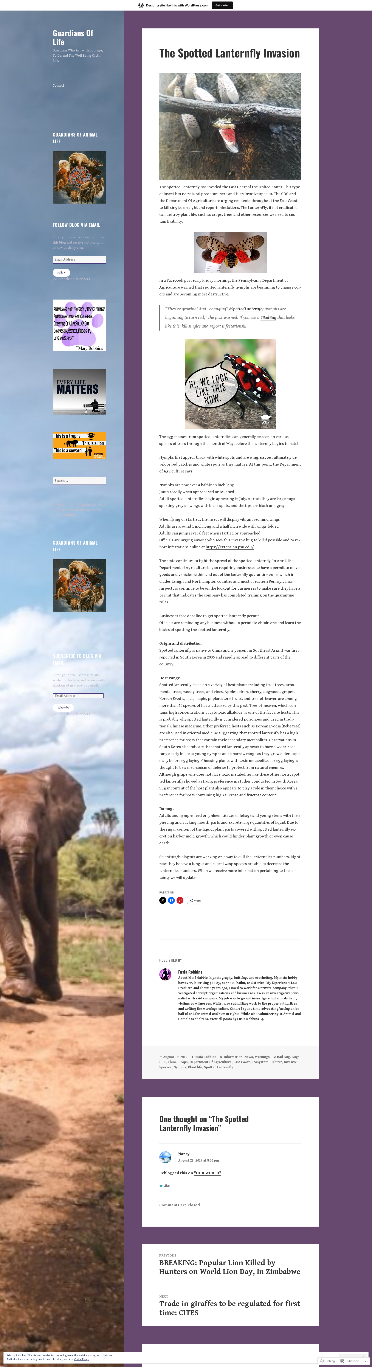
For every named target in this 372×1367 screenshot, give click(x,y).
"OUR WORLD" (207, 1173)
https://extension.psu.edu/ (230, 547)
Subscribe (63, 707)
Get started (222, 5)
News (248, 1057)
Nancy (184, 1153)
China (172, 1062)
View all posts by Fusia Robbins (235, 1019)
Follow (61, 272)
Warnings (262, 1057)
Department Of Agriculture (211, 1062)
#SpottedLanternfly (246, 309)
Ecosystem (260, 1062)
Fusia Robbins (205, 1057)
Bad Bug (283, 1057)
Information (233, 1057)
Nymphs (180, 1067)
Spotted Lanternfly (218, 1067)
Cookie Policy (81, 1359)
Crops (183, 1062)
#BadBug (268, 317)
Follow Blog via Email (76, 224)
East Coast (242, 1062)
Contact (58, 86)
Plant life (195, 1067)
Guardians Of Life (73, 37)
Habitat (276, 1062)
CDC (162, 1062)
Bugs (295, 1057)
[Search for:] (79, 481)
